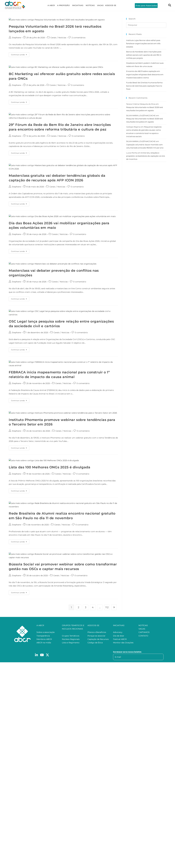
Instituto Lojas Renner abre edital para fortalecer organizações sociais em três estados (143, 43)
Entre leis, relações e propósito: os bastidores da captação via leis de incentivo (145, 156)
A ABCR (51, 5)
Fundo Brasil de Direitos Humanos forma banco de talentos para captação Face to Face (144, 85)
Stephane (16, 37)
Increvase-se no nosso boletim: (127, 652)
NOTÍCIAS (90, 5)
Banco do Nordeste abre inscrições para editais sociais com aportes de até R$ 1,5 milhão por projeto (143, 55)
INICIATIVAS (77, 5)
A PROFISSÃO (63, 5)
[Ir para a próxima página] (114, 607)
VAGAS (100, 5)
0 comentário (77, 85)
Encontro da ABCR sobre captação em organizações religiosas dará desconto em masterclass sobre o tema (144, 74)
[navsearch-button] (169, 5)
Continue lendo (20, 54)
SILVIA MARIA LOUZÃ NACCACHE (141, 115)
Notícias (62, 37)
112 (107, 607)
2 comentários (78, 37)
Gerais (53, 37)
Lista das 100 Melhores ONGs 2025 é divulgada (49, 467)
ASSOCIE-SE (110, 5)
